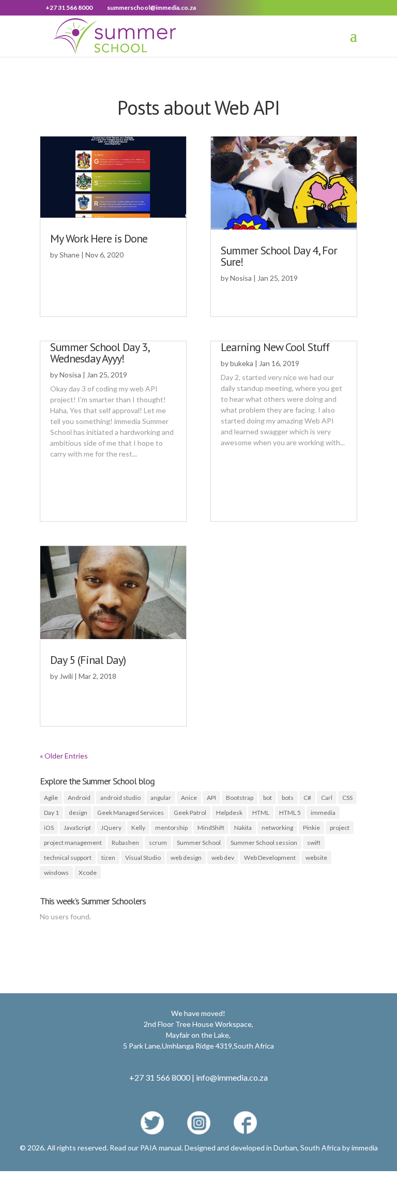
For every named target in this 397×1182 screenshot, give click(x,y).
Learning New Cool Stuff (275, 347)
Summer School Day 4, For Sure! (279, 256)
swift (313, 842)
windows (56, 872)
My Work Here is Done (98, 238)
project (339, 827)
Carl (326, 797)
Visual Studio (143, 857)
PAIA (148, 1147)
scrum (158, 842)
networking (277, 827)
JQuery (111, 827)
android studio (120, 797)
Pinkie (311, 827)
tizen (108, 857)
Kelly (138, 827)
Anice (189, 797)
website (316, 857)
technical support (67, 857)
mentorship (171, 827)
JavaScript (77, 827)
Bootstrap (239, 797)
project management (73, 842)
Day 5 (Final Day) (88, 660)
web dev (222, 857)
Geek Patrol (190, 812)
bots (288, 797)
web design (186, 857)
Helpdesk (229, 812)
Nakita (243, 827)
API (211, 797)
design (78, 812)
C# (307, 797)
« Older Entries (64, 755)
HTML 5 (290, 812)
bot (267, 797)
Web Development (270, 857)
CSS (347, 797)
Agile (51, 797)
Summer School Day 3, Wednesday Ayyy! (99, 353)
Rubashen (125, 842)
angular (160, 797)
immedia (323, 812)
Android (79, 797)
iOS (49, 827)
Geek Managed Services (130, 812)
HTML (260, 812)
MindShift (210, 827)
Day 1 (51, 812)
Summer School (199, 842)
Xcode (88, 872)
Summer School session (264, 842)
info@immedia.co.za (232, 1077)
